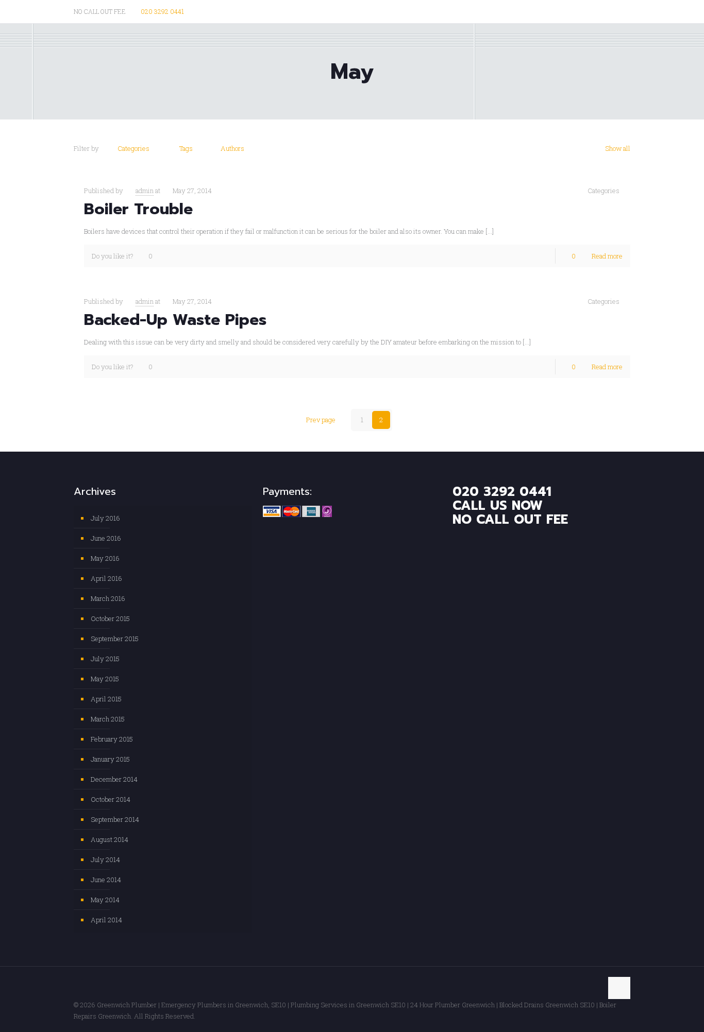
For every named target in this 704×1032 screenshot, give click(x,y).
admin (145, 190)
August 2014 (109, 839)
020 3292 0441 (162, 11)
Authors (232, 148)
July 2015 (105, 658)
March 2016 (108, 598)
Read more (607, 256)
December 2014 (114, 779)
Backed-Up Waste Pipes (175, 320)
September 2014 (115, 819)
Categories (133, 148)
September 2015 (115, 638)
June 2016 (106, 538)
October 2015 (110, 618)
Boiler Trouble (138, 209)
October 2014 (110, 799)
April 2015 (106, 698)
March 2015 (108, 719)
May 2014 (105, 899)
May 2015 (105, 678)
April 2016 (106, 578)
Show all (617, 148)
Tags (186, 148)
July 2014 (105, 859)
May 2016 (105, 558)
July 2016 (105, 518)
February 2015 (112, 739)
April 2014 (106, 919)
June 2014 (106, 879)
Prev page (320, 419)
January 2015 (110, 759)
